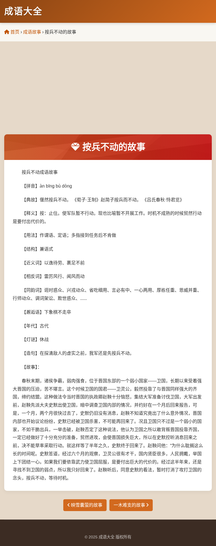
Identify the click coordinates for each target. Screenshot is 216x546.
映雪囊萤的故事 (86, 505)
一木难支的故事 (130, 505)
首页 (14, 32)
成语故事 (32, 32)
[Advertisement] (108, 92)
